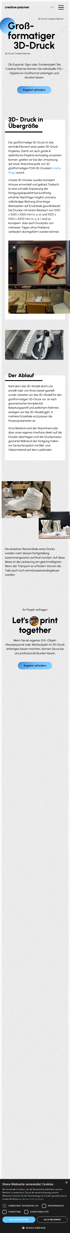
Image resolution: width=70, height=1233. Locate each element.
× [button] (66, 1182)
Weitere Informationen (33, 1199)
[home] (17, 7)
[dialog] (35, 1206)
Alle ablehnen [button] (52, 1219)
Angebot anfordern (34, 89)
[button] (61, 7)
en (52, 7)
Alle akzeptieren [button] (18, 1219)
